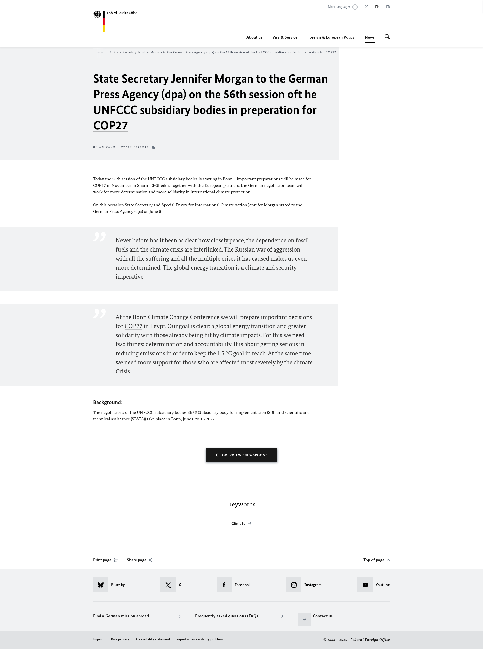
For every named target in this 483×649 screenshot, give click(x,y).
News (370, 39)
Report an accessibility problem (199, 639)
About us (254, 37)
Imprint (99, 639)
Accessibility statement (152, 639)
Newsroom (99, 52)
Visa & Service (284, 37)
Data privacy (120, 639)
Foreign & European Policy (331, 37)
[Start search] (387, 37)
